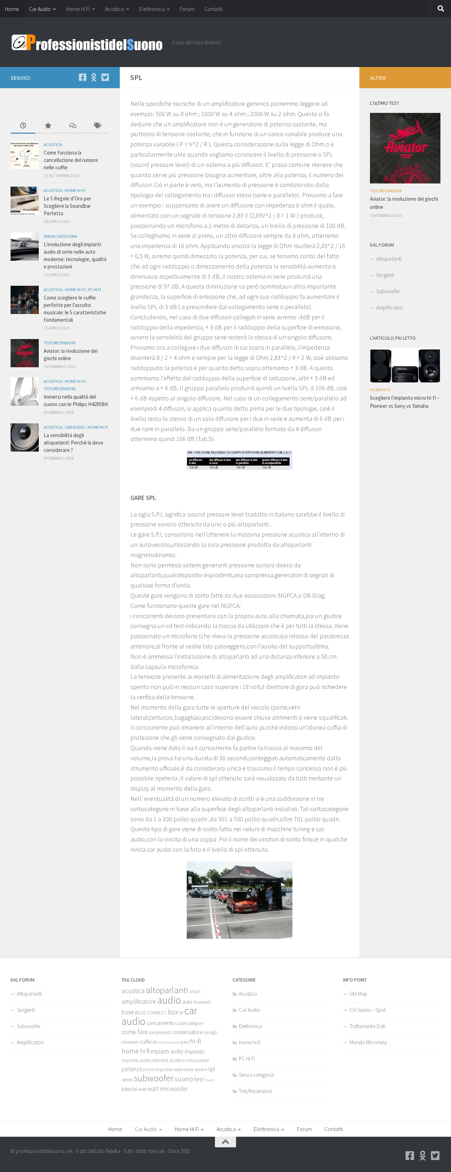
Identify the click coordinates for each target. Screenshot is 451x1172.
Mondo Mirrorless (368, 1042)
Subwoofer (388, 291)
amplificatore (139, 1001)
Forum (187, 8)
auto (187, 1001)
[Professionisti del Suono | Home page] (88, 42)
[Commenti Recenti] (72, 126)
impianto (194, 1051)
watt (142, 1089)
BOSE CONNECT (151, 1013)
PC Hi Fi (94, 289)
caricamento (160, 1023)
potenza (132, 1069)
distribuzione (169, 1042)
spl (211, 1069)
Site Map (358, 993)
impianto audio (136, 1060)
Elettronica (152, 8)
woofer (179, 1089)
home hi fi (135, 1051)
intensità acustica (168, 1060)
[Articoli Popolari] (47, 126)
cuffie (146, 1041)
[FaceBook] (82, 77)
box (173, 1012)
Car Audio (40, 8)
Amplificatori (389, 307)
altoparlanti (167, 990)
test (199, 1079)
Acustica (114, 8)
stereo (127, 1080)
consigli (210, 1032)
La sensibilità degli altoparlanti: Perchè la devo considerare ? (73, 442)
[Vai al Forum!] (93, 77)
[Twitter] (105, 77)
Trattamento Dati (367, 1026)
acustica (133, 990)
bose (128, 1012)
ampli (194, 992)
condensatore (187, 1032)
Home (12, 8)
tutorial (129, 1089)
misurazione (197, 1060)
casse (180, 1023)
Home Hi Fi (78, 8)
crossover (130, 1042)
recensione (183, 1070)
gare (185, 1042)
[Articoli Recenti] (23, 126)
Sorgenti (385, 275)
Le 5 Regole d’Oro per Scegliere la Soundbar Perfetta (67, 206)
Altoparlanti (388, 258)
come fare (135, 1032)
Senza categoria (60, 236)
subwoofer (154, 1078)
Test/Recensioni (60, 342)
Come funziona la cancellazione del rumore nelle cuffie (71, 160)
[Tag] (97, 126)
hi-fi (195, 1041)
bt (181, 1013)
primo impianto (158, 1070)
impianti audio (167, 1051)
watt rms (158, 1089)
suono (184, 1078)
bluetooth (202, 1002)
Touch (209, 1080)
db (155, 1042)
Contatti (213, 8)
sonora (200, 1070)
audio (169, 1000)
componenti (160, 1032)
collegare (195, 1023)
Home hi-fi (75, 190)
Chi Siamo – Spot (367, 1010)
